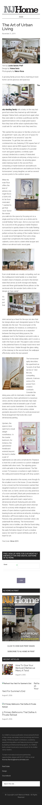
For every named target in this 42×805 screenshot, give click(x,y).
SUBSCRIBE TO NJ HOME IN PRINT (21, 651)
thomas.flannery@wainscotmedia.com (15, 759)
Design (4, 771)
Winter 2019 (14, 541)
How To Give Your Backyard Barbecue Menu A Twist (25, 668)
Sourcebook (6, 776)
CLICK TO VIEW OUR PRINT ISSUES (21, 646)
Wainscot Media (23, 795)
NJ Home (21, 9)
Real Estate (6, 766)
